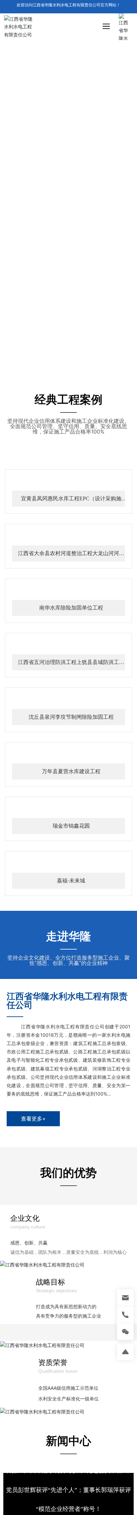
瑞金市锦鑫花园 (71, 1248)
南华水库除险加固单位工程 (71, 789)
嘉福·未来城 (71, 1363)
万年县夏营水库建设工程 (71, 1133)
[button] (60, 367)
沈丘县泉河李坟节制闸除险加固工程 (71, 1018)
